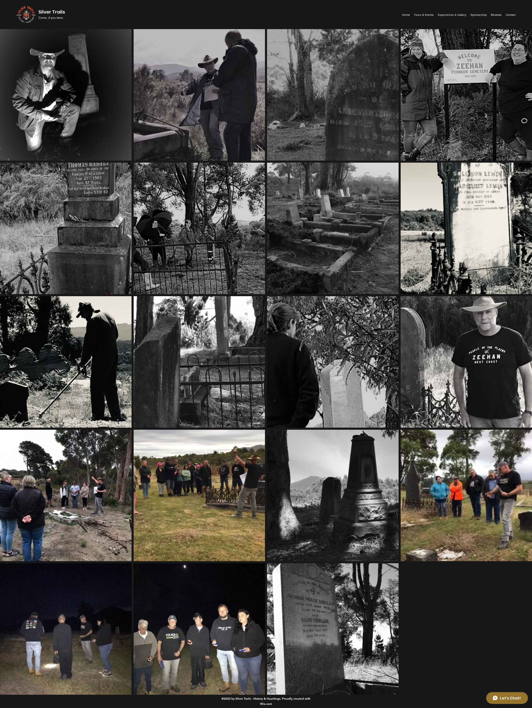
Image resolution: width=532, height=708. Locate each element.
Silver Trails (52, 12)
